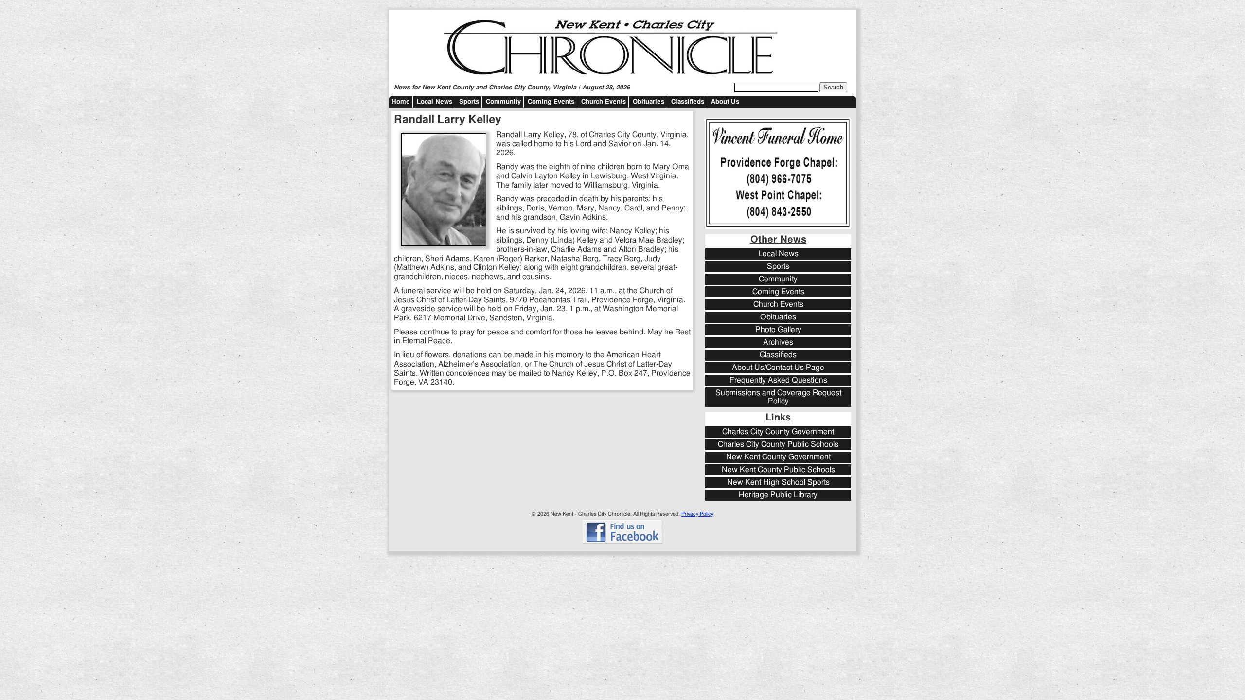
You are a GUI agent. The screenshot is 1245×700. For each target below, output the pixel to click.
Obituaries (648, 102)
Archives (778, 342)
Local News (434, 102)
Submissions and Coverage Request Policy (778, 397)
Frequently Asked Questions (778, 380)
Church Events (603, 102)
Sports (469, 102)
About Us (725, 102)
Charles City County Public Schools (778, 444)
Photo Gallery (778, 329)
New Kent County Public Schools (778, 469)
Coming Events (551, 102)
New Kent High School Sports (778, 482)
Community (503, 102)
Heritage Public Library (778, 495)
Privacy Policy (697, 514)
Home (400, 102)
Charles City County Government (778, 432)
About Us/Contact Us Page (778, 367)
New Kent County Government (778, 457)
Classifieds (687, 102)
